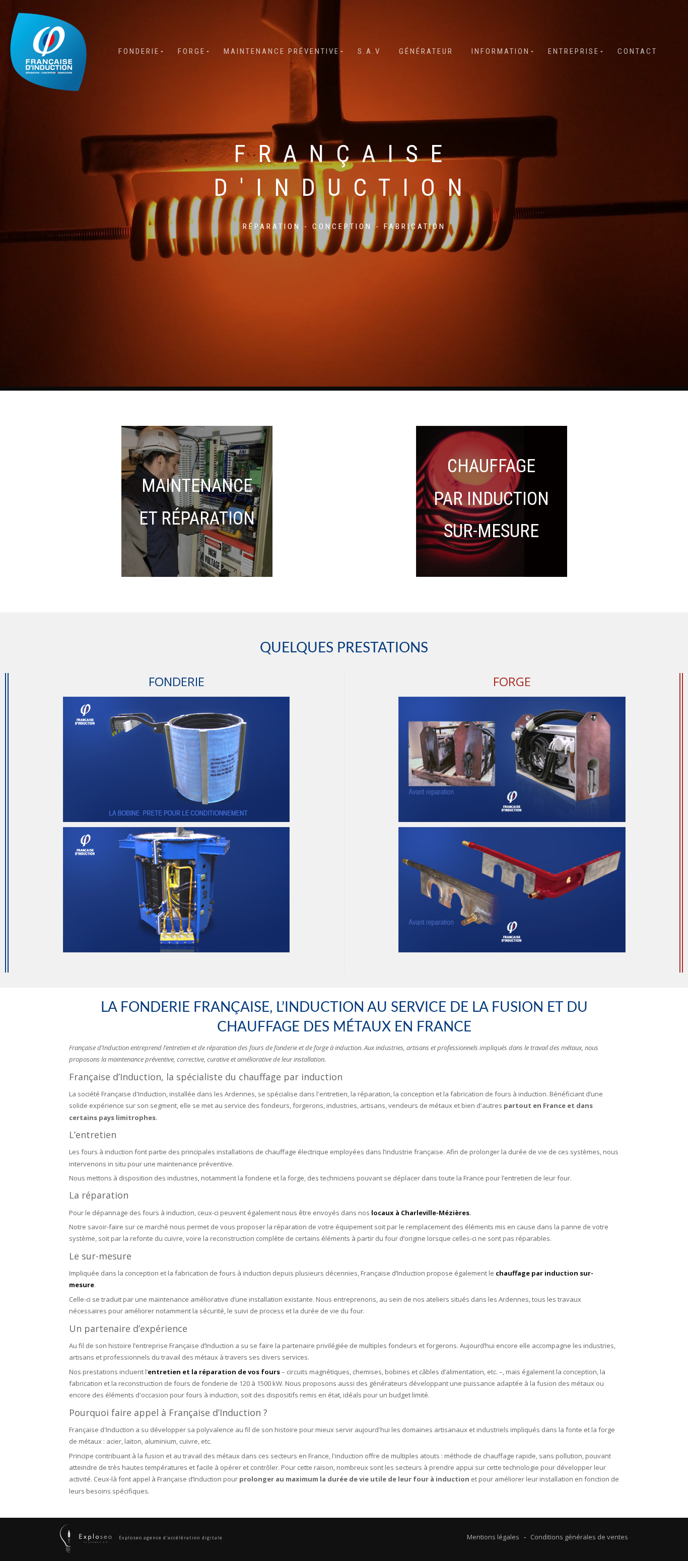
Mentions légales (493, 1536)
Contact (637, 51)
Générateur (426, 51)
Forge (191, 51)
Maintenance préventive (281, 51)
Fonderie (139, 51)
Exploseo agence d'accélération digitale (170, 1538)
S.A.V (369, 51)
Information (500, 51)
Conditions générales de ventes (579, 1536)
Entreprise (573, 51)
